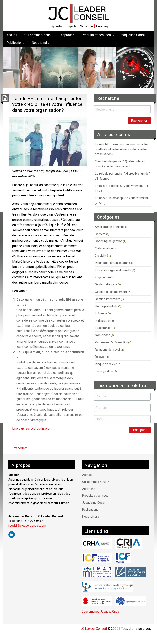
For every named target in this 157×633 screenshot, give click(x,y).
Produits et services (96, 35)
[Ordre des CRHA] (97, 543)
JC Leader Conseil (93, 629)
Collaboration (104, 248)
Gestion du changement (111, 292)
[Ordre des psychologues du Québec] (130, 572)
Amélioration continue (109, 227)
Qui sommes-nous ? (38, 35)
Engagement (103, 277)
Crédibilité (101, 255)
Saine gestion (104, 371)
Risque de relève (106, 364)
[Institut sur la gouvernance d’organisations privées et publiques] (130, 601)
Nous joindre (41, 43)
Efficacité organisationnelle (113, 270)
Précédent (19, 448)
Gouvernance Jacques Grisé (100, 611)
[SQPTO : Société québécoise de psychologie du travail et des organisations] (107, 586)
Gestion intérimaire (107, 299)
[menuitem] (11, 35)
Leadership (102, 328)
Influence (101, 313)
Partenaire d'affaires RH (111, 342)
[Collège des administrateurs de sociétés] (97, 601)
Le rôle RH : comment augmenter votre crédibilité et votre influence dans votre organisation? (47, 104)
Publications (15, 43)
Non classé (102, 335)
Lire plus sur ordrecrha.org (31, 428)
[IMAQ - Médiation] (97, 572)
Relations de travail (107, 349)
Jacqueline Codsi (132, 35)
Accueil (12, 35)
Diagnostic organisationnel (113, 263)
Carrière (100, 234)
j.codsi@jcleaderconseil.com (27, 525)
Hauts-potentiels (106, 306)
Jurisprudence (104, 321)
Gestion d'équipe (106, 284)
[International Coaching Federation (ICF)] (97, 558)
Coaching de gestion (108, 241)
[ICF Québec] (123, 558)
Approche (67, 35)
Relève (99, 357)
